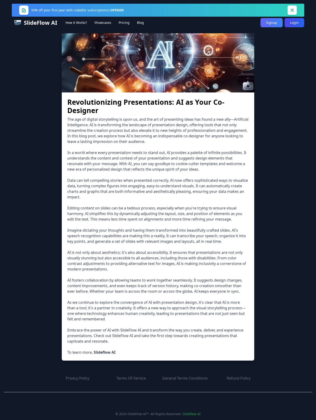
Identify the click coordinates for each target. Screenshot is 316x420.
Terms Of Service (131, 378)
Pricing (124, 22)
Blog (140, 22)
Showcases (102, 22)
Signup (271, 22)
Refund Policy (239, 378)
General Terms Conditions (185, 378)
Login (294, 22)
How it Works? (76, 22)
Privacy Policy (77, 378)
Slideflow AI (192, 414)
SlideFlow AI (158, 403)
